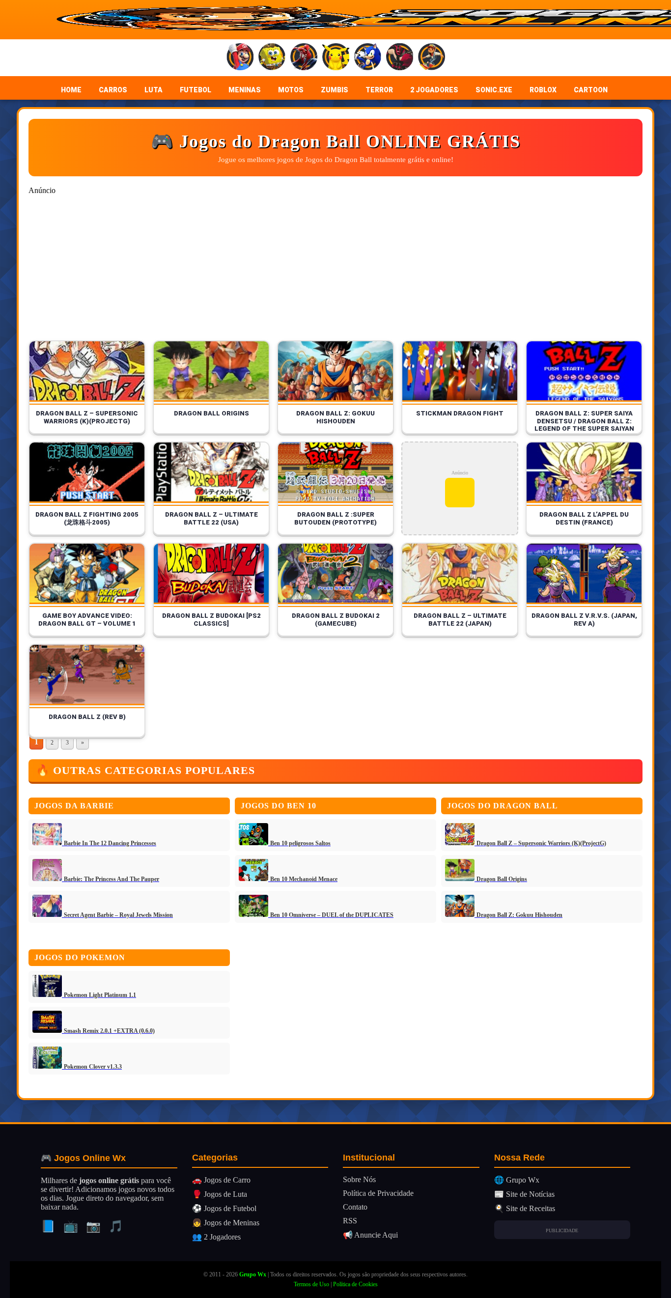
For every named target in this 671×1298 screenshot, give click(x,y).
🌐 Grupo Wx (516, 1180)
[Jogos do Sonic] (367, 57)
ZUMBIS (334, 90)
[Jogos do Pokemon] (335, 57)
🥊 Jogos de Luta (219, 1194)
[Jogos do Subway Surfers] (431, 57)
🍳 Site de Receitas (524, 1208)
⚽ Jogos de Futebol (224, 1208)
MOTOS (291, 90)
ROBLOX (543, 90)
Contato (355, 1207)
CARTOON (591, 90)
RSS (350, 1220)
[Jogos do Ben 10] (399, 57)
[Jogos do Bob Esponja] (271, 57)
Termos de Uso (311, 1284)
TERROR (379, 90)
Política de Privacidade (378, 1193)
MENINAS (244, 90)
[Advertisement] (323, 271)
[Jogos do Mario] (239, 57)
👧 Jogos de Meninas (225, 1222)
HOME (71, 90)
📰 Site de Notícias (524, 1194)
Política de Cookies (355, 1284)
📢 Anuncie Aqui (370, 1235)
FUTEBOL (195, 90)
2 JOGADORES (434, 90)
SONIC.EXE (493, 90)
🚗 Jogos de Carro (221, 1180)
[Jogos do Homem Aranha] (303, 57)
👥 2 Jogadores (216, 1237)
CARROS (113, 90)
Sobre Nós (359, 1179)
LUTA (153, 90)
